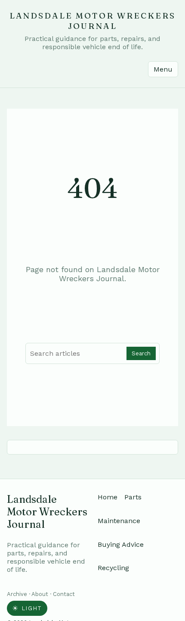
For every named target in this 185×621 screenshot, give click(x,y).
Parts (133, 497)
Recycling (113, 568)
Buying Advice (121, 544)
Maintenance (119, 521)
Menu (163, 69)
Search (141, 353)
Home (107, 497)
